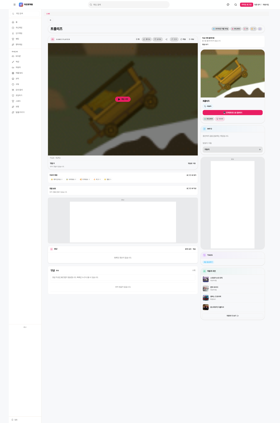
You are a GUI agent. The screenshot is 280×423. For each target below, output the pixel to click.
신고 (175, 39)
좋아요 (148, 39)
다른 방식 (257, 5)
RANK (221, 119)
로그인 (63, 277)
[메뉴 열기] (14, 4)
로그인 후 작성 (191, 188)
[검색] (235, 4)
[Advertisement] (25, 372)
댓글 (184, 39)
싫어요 (159, 39)
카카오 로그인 (247, 4)
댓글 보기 (205, 44)
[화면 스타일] (228, 4)
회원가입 (266, 5)
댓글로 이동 (192, 163)
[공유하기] (166, 39)
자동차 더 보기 (231, 316)
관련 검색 (188, 249)
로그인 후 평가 (191, 175)
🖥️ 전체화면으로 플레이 (232, 112)
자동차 (209, 106)
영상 (192, 39)
